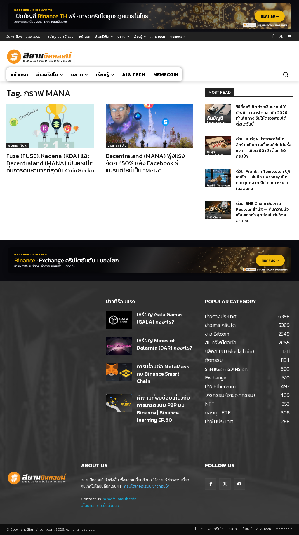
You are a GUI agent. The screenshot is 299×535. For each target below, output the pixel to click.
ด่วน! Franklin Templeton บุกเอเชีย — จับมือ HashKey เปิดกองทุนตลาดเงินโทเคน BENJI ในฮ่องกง (263, 180)
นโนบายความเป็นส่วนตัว (100, 506)
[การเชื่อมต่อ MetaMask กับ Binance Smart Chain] (119, 372)
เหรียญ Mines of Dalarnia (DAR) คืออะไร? (164, 344)
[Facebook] (273, 36)
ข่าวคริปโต (161, 486)
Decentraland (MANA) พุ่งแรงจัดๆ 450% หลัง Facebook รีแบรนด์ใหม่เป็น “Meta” (145, 163)
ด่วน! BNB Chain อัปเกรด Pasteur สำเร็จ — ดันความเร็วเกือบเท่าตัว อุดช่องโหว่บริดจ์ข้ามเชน (262, 212)
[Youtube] (289, 36)
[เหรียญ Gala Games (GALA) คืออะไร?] (119, 320)
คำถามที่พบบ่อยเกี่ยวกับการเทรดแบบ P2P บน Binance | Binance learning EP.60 (163, 409)
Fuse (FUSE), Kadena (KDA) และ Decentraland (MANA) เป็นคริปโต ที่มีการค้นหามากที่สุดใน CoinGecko (50, 163)
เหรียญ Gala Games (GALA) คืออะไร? (160, 318)
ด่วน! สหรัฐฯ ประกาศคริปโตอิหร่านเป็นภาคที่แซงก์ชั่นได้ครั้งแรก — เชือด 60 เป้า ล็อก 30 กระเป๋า (263, 147)
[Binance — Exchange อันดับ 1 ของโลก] (149, 260)
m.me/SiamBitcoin (120, 499)
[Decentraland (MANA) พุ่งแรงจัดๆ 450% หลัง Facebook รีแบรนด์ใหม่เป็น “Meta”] (149, 126)
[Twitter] (281, 36)
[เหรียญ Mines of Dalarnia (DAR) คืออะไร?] (119, 346)
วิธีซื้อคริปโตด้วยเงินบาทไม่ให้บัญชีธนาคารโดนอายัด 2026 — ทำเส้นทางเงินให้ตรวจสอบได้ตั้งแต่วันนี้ (264, 115)
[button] (286, 74)
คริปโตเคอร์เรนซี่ (138, 486)
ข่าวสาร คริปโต (17, 145)
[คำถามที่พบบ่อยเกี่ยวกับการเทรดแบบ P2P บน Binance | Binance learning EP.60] (119, 403)
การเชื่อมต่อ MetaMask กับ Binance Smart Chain (163, 374)
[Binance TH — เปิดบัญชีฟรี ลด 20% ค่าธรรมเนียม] (149, 16)
